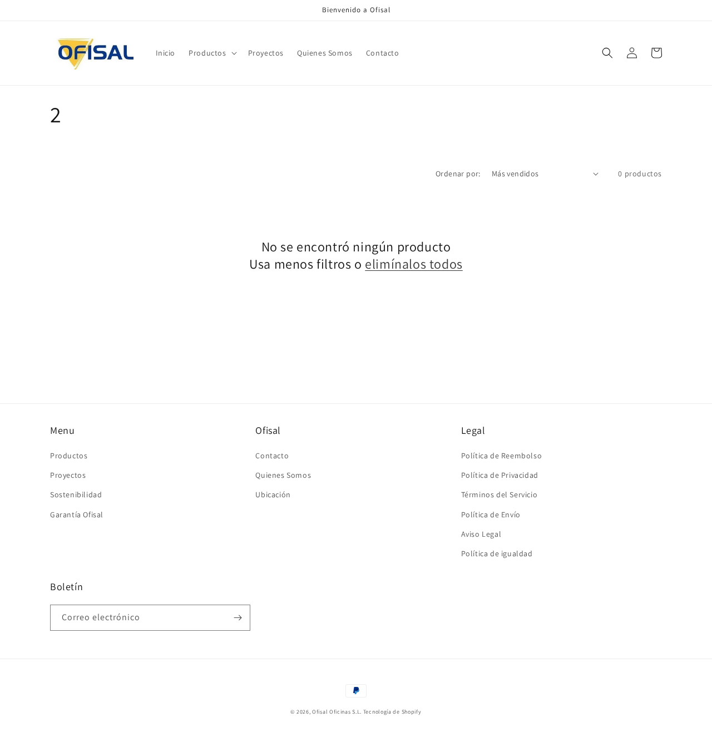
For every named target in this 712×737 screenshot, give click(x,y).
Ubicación (272, 494)
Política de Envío (491, 515)
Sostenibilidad (76, 494)
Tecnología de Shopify (392, 711)
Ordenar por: (458, 174)
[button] (211, 53)
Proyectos (68, 475)
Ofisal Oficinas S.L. (337, 711)
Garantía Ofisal (76, 515)
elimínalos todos (414, 264)
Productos (68, 456)
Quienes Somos (283, 475)
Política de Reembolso (501, 456)
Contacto (272, 456)
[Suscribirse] (237, 618)
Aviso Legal (481, 534)
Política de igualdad (497, 553)
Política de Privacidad (499, 475)
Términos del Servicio (499, 494)
